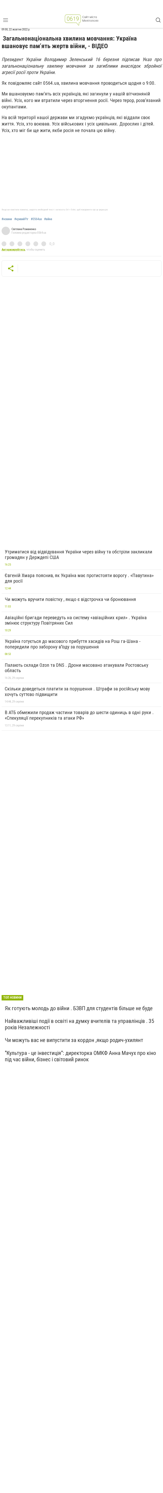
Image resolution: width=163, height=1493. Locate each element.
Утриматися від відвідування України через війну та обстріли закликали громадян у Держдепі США (78, 554)
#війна (48, 219)
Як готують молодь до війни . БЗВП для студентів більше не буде (79, 1008)
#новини (7, 219)
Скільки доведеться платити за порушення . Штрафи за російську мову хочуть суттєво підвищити (77, 691)
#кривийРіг (21, 219)
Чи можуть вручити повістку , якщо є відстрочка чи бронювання (70, 599)
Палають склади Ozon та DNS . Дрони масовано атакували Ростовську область (76, 668)
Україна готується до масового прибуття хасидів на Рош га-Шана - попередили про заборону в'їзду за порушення (73, 644)
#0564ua (36, 219)
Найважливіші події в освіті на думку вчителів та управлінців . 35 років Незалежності (79, 1024)
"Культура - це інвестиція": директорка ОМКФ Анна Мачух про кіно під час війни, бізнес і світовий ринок (80, 1056)
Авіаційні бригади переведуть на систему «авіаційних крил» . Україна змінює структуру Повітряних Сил (76, 620)
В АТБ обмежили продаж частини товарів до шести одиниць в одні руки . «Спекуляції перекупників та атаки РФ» (79, 715)
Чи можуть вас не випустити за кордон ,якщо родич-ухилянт (74, 1040)
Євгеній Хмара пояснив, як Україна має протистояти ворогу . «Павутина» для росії (79, 578)
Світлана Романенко (24, 229)
